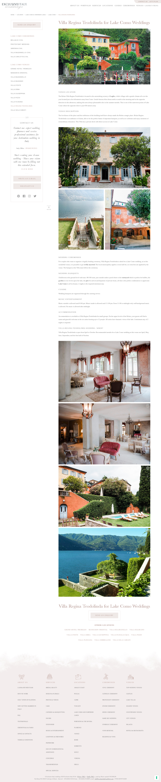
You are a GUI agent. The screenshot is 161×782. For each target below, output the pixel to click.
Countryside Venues (134, 712)
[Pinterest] (18, 196)
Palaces (129, 724)
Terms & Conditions (25, 740)
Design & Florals (52, 693)
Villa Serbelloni (102, 640)
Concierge (50, 758)
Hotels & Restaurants (134, 730)
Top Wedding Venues (134, 687)
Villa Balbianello (18, 77)
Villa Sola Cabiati (18, 110)
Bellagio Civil (17, 40)
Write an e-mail (27, 179)
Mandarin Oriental (19, 73)
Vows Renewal (107, 730)
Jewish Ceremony (108, 706)
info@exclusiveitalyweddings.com (104, 779)
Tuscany (77, 706)
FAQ (19, 715)
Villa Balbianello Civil (21, 52)
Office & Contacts (24, 733)
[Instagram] (29, 196)
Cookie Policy (90, 776)
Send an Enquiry (27, 25)
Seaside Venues (132, 706)
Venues (130, 682)
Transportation (52, 764)
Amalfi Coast (79, 687)
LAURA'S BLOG (151, 6)
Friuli (76, 764)
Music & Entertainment (55, 730)
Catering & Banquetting (55, 712)
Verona (77, 758)
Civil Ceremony (108, 687)
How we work (23, 693)
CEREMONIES (129, 6)
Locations (80, 682)
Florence (77, 727)
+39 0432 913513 (31, 148)
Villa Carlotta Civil (19, 56)
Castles (129, 693)
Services (50, 682)
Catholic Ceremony (109, 693)
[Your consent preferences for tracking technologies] (156, 777)
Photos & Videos (52, 700)
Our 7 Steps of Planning (27, 700)
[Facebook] (24, 196)
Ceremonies (108, 682)
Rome (76, 740)
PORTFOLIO (86, 6)
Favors (48, 718)
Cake (48, 706)
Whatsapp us (27, 186)
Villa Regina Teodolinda (21, 106)
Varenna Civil (17, 48)
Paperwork (50, 743)
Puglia (76, 693)
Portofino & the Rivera (83, 721)
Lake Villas (130, 700)
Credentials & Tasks (25, 727)
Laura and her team (25, 687)
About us (23, 682)
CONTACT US (143, 1)
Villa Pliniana (17, 102)
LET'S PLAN (153, 1)
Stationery (50, 724)
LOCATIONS (108, 6)
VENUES (140, 6)
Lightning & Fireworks (55, 736)
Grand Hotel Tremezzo (21, 68)
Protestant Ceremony (110, 700)
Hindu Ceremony (108, 712)
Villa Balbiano (17, 81)
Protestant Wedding (20, 44)
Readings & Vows (108, 736)
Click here (27, 169)
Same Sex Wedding (109, 718)
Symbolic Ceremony (110, 724)
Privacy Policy (81, 776)
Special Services (52, 770)
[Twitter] (35, 196)
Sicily (76, 752)
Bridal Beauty (51, 687)
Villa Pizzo (15, 97)
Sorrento (78, 746)
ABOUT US (74, 6)
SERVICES (96, 6)
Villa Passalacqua (120, 635)
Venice (76, 733)
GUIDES (118, 6)
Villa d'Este (16, 85)
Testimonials (23, 721)
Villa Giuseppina (18, 93)
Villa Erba (15, 89)
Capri (76, 700)
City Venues (130, 718)
